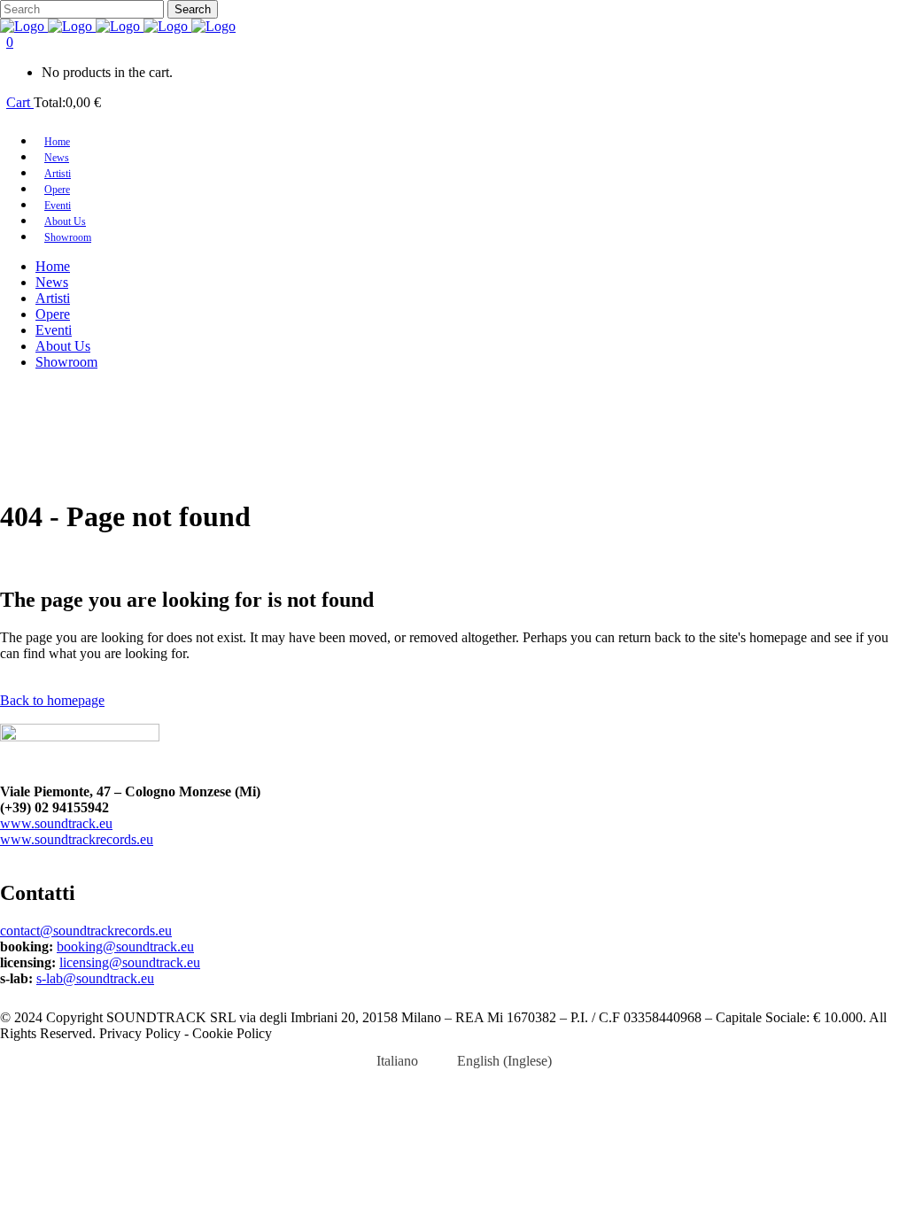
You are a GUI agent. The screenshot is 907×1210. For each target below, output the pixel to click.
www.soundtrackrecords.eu (76, 839)
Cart (20, 102)
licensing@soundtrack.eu (129, 962)
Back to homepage (52, 700)
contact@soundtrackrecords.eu (86, 930)
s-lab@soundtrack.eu (95, 978)
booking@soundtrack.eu (125, 946)
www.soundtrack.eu (56, 823)
